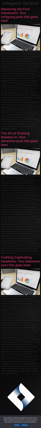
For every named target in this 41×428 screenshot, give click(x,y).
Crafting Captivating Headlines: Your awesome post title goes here (20, 261)
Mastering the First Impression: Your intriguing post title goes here (19, 15)
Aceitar (17, 425)
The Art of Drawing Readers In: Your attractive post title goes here (19, 139)
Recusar (24, 425)
